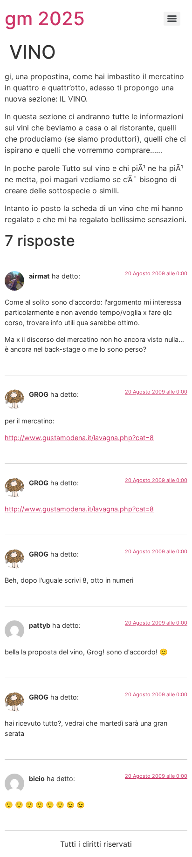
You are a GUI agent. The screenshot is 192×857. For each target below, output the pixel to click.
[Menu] (172, 19)
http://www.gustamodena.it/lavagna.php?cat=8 (79, 438)
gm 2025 (45, 18)
